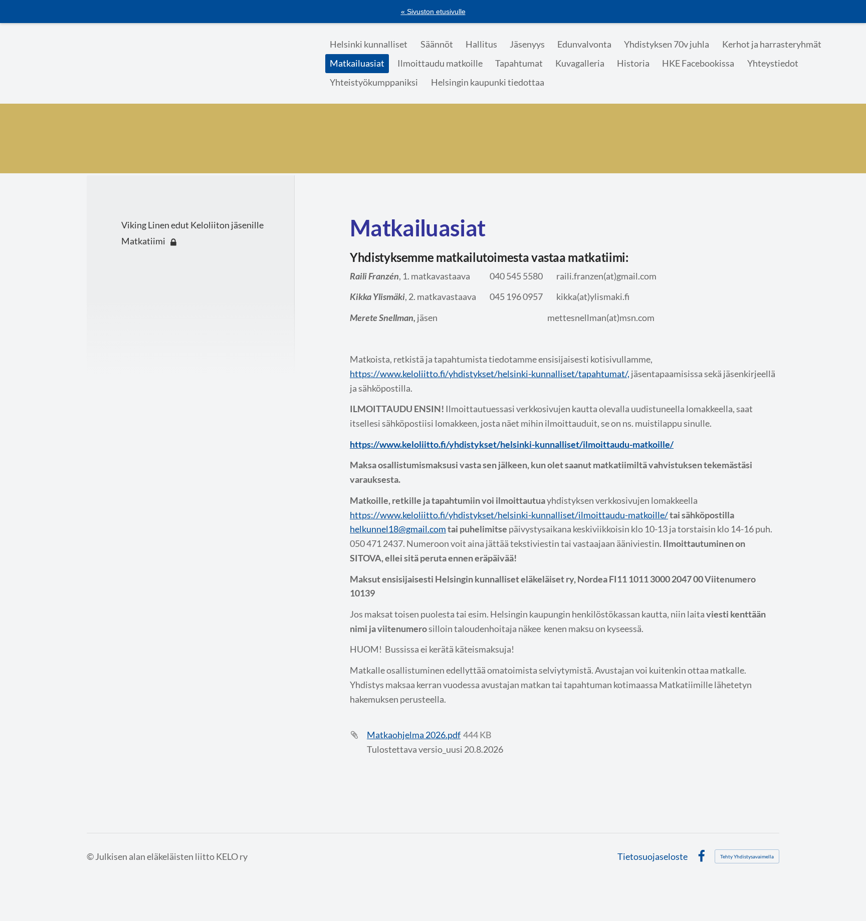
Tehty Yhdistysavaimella (747, 856)
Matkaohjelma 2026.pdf (414, 734)
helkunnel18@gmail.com (398, 528)
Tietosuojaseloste (652, 856)
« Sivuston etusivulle (433, 12)
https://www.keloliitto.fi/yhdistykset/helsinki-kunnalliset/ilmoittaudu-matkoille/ (509, 514)
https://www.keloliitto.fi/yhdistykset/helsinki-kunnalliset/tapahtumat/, (489, 373)
